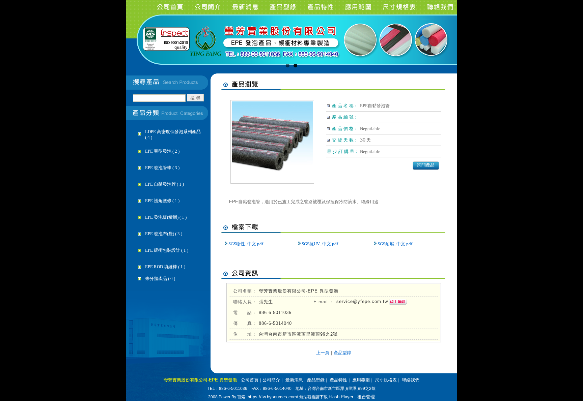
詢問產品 (426, 164)
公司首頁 (249, 379)
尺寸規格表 (386, 379)
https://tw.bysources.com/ (272, 396)
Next (457, 48)
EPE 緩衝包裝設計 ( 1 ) (166, 250)
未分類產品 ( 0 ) (160, 278)
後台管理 (366, 396)
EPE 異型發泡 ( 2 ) (162, 151)
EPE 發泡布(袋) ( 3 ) (163, 233)
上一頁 (322, 352)
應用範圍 (361, 379)
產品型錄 (342, 352)
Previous (126, 48)
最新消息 (293, 379)
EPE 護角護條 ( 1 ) (162, 200)
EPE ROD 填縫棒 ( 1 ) (165, 266)
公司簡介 (271, 379)
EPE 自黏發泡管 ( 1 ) (164, 184)
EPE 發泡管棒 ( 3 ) (162, 167)
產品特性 (338, 379)
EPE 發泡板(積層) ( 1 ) (166, 217)
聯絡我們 (410, 379)
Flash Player (341, 396)
